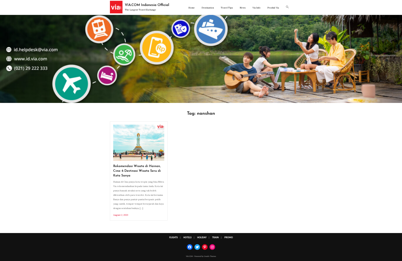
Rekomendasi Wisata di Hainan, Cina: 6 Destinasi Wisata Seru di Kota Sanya (137, 171)
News (243, 7)
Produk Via (273, 7)
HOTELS (187, 237)
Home (191, 7)
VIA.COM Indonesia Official (147, 5)
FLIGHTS (173, 237)
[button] (287, 7)
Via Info (257, 7)
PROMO (228, 237)
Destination (208, 7)
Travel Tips (227, 7)
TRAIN (215, 237)
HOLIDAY (201, 237)
